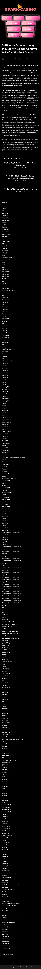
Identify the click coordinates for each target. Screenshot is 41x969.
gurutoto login (6, 452)
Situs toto (5, 678)
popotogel (5, 250)
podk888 (4, 356)
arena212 (4, 368)
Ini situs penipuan (7, 492)
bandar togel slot (7, 835)
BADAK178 (5, 297)
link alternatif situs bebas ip (10, 631)
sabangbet (5, 870)
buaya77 (4, 610)
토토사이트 (5, 720)
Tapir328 (4, 279)
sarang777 (5, 647)
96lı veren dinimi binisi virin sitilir (11, 509)
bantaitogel (5, 220)
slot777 (4, 255)
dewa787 (4, 326)
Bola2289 (4, 924)
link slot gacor (6, 234)
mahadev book (6, 755)
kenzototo (5, 718)
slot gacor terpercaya (8, 922)
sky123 (4, 295)
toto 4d (4, 208)
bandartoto (5, 784)
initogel (4, 210)
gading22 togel (6, 643)
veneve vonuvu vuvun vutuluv (10, 903)
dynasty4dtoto (6, 828)
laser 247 (4, 746)
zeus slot (4, 715)
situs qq (4, 725)
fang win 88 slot (6, 589)
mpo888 (4, 830)
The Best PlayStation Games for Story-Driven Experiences (20, 164)
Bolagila (4, 894)
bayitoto (4, 248)
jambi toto (5, 859)
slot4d (4, 225)
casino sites (5, 791)
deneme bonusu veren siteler (10, 873)
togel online (5, 419)
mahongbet (5, 229)
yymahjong (5, 772)
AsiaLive (4, 892)
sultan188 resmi (6, 253)
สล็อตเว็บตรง (5, 232)
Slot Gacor (5, 504)
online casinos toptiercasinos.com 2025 (13, 457)
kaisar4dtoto (6, 826)
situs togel (5, 659)
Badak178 (5, 412)
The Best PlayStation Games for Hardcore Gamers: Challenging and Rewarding (20, 177)
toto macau (5, 398)
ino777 (4, 617)
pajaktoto (5, 657)
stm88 (4, 654)
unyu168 (4, 845)
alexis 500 (5, 734)
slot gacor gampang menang (10, 638)
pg (3, 774)
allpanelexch (5, 753)
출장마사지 (5, 765)
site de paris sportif (7, 626)
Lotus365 (4, 767)
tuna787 (4, 333)
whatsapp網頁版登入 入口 (9, 478)
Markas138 (5, 849)
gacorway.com (6, 422)
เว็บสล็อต (4, 227)
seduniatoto (30, 98)
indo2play (5, 795)
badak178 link (6, 481)
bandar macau (6, 431)
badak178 (5, 213)
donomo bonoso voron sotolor (10, 913)
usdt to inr (5, 614)
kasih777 (4, 650)
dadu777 (4, 311)
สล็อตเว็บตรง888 (6, 877)
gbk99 (4, 483)
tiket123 (4, 776)
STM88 (4, 485)
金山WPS (4, 476)
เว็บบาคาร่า (5, 354)
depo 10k (4, 793)
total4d (4, 814)
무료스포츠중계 (6, 948)
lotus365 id (5, 786)
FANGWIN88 (5, 300)
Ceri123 (4, 417)
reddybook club (6, 751)
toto (3, 243)
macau (4, 899)
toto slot (4, 236)
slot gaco (4, 549)
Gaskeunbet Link (7, 889)
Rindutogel (5, 816)
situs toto (4, 246)
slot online (5, 882)
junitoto (4, 605)
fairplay (4, 758)
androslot (5, 711)
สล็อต (3, 304)
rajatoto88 (5, 708)
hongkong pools (6, 673)
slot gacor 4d (6, 260)
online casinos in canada (9, 760)
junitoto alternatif (7, 636)
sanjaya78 (5, 471)
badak (4, 525)
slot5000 (5, 929)
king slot (4, 915)
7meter (4, 730)
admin (7, 59)
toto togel (5, 309)
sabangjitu (5, 866)
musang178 (5, 335)
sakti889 (4, 748)
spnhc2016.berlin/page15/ (9, 624)
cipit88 (4, 283)
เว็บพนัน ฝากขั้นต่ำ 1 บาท (9, 257)
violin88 (4, 917)
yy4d (3, 802)
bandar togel (6, 241)
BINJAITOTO (5, 833)
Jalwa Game (5, 722)
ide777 (4, 612)
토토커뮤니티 (6, 910)
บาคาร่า (4, 671)
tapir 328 (4, 542)
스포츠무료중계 (6, 687)
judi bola (4, 389)
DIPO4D (4, 741)
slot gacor (5, 340)
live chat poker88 (7, 652)
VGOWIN (4, 495)
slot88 (4, 222)
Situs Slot (4, 823)
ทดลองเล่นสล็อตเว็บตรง (8, 290)
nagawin (4, 861)
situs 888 (4, 819)
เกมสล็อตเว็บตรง (6, 349)
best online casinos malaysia (10, 884)
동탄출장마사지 (6, 762)
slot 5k (4, 267)
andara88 (5, 927)
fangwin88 (5, 217)
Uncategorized (32, 59)
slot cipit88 (5, 539)
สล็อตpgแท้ (5, 269)
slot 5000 (5, 680)
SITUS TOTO (5, 645)
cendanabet (5, 931)
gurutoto (4, 438)
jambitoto (5, 856)
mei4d (4, 629)
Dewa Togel (5, 901)
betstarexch (5, 464)
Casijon (4, 264)
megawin (4, 664)
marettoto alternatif (8, 622)
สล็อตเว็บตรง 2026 (7, 361)
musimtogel (5, 842)
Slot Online (5, 934)
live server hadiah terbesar (10, 633)
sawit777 (4, 781)
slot (3, 281)
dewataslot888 (6, 805)
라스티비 (4, 788)
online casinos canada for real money (13, 739)
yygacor (4, 798)
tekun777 (4, 840)
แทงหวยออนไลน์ (7, 661)
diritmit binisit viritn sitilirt (9, 906)
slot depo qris (6, 732)
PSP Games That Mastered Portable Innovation (20, 189)
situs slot (4, 408)
